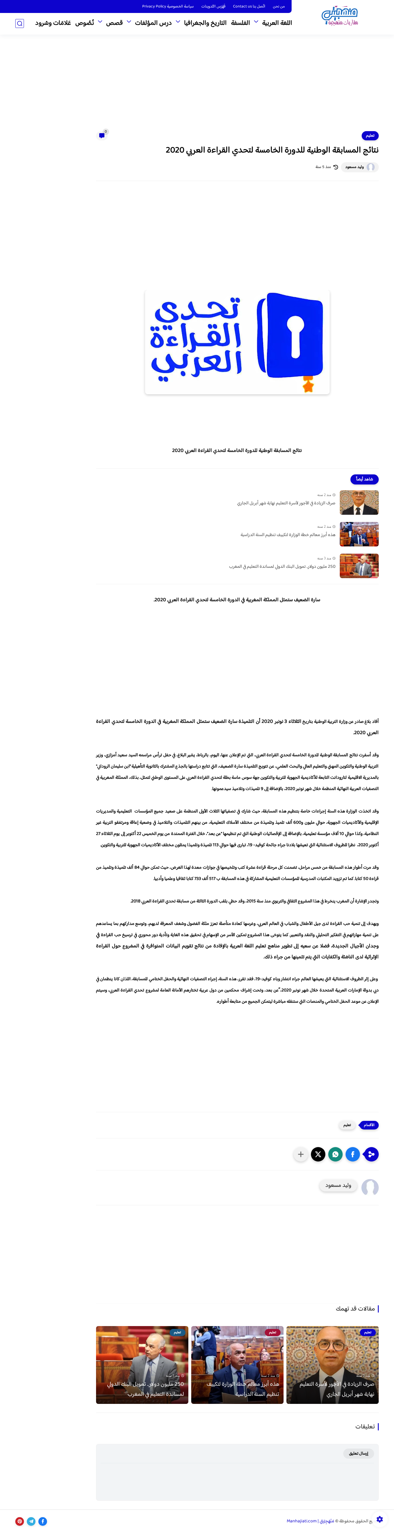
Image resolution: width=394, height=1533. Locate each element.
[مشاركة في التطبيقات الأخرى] (301, 1154)
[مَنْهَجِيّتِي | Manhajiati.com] (340, 16)
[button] (353, 1154)
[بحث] (19, 23)
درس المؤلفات (153, 23)
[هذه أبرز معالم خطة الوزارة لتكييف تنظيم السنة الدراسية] (359, 534)
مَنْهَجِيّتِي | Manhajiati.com (310, 1521)
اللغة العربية (277, 23)
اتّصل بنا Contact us (249, 6)
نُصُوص (84, 23)
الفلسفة (240, 23)
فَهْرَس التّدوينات (213, 6)
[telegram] (31, 1521)
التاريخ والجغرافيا (205, 23)
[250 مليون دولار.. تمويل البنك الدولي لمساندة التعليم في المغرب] (359, 566)
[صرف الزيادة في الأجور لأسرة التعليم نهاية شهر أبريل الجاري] (359, 502)
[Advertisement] (197, 86)
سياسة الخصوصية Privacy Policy (168, 6)
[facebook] (42, 1521)
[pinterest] (19, 1521)
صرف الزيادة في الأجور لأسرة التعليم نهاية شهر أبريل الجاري (286, 503)
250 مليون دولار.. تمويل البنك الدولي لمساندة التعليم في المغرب (282, 567)
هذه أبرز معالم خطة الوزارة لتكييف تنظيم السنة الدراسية (288, 535)
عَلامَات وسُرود (53, 23)
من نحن (279, 6)
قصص (114, 23)
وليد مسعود (354, 167)
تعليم (370, 135)
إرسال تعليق (358, 1453)
